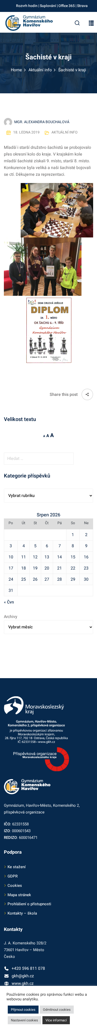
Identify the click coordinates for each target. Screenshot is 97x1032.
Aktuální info (40, 70)
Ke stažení (17, 867)
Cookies (15, 885)
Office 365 (66, 6)
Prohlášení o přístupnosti (29, 904)
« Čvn (9, 602)
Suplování (48, 6)
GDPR (13, 876)
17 (11, 568)
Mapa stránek (19, 895)
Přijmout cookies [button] (23, 1009)
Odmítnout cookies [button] (57, 1009)
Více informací (56, 1020)
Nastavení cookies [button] (24, 1020)
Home (16, 70)
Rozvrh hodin (27, 6)
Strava (82, 6)
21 (59, 568)
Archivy (10, 617)
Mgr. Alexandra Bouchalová (41, 122)
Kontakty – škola (22, 913)
